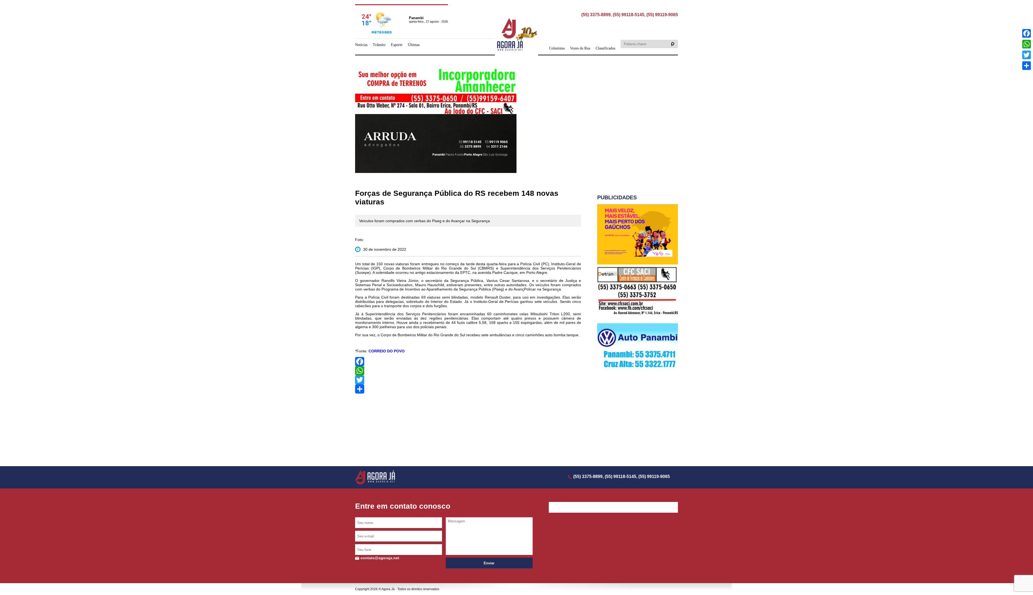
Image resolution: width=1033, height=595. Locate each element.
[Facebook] (468, 361)
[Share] (468, 389)
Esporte (396, 45)
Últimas (414, 45)
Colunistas (557, 48)
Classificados (605, 48)
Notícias (361, 45)
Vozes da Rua (580, 48)
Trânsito (379, 45)
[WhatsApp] (468, 370)
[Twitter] (468, 379)
